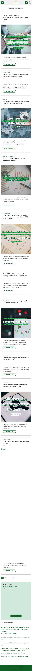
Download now (16, 616)
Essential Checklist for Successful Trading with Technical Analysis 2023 (15, 275)
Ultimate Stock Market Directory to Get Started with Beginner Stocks (15, 75)
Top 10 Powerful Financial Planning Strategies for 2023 (14, 159)
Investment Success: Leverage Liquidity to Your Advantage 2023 (15, 302)
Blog (14, 666)
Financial (5, 13)
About (10, 666)
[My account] (26, 2)
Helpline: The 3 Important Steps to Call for (15, 644)
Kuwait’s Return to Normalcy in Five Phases (14, 653)
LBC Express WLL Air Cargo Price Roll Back (16, 656)
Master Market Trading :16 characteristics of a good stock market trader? (15, 17)
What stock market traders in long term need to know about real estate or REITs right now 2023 (16, 217)
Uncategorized (11, 156)
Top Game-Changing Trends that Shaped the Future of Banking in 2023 (16, 102)
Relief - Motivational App (10, 586)
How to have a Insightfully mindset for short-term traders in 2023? (15, 385)
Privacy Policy (19, 666)
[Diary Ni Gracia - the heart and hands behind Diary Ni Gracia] (16, 2)
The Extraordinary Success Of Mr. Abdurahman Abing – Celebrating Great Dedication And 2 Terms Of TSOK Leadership (15, 629)
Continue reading (9, 64)
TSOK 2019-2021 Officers (9, 633)
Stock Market (6, 72)
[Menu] (2, 2)
